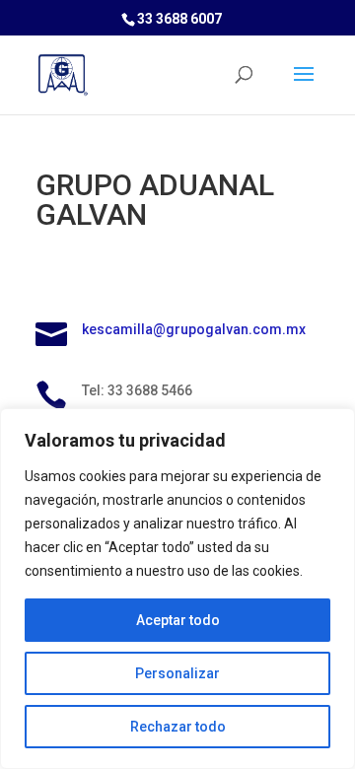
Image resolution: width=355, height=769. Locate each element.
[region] (177, 588)
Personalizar (177, 673)
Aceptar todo (178, 620)
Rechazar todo (178, 726)
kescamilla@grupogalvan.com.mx (194, 329)
